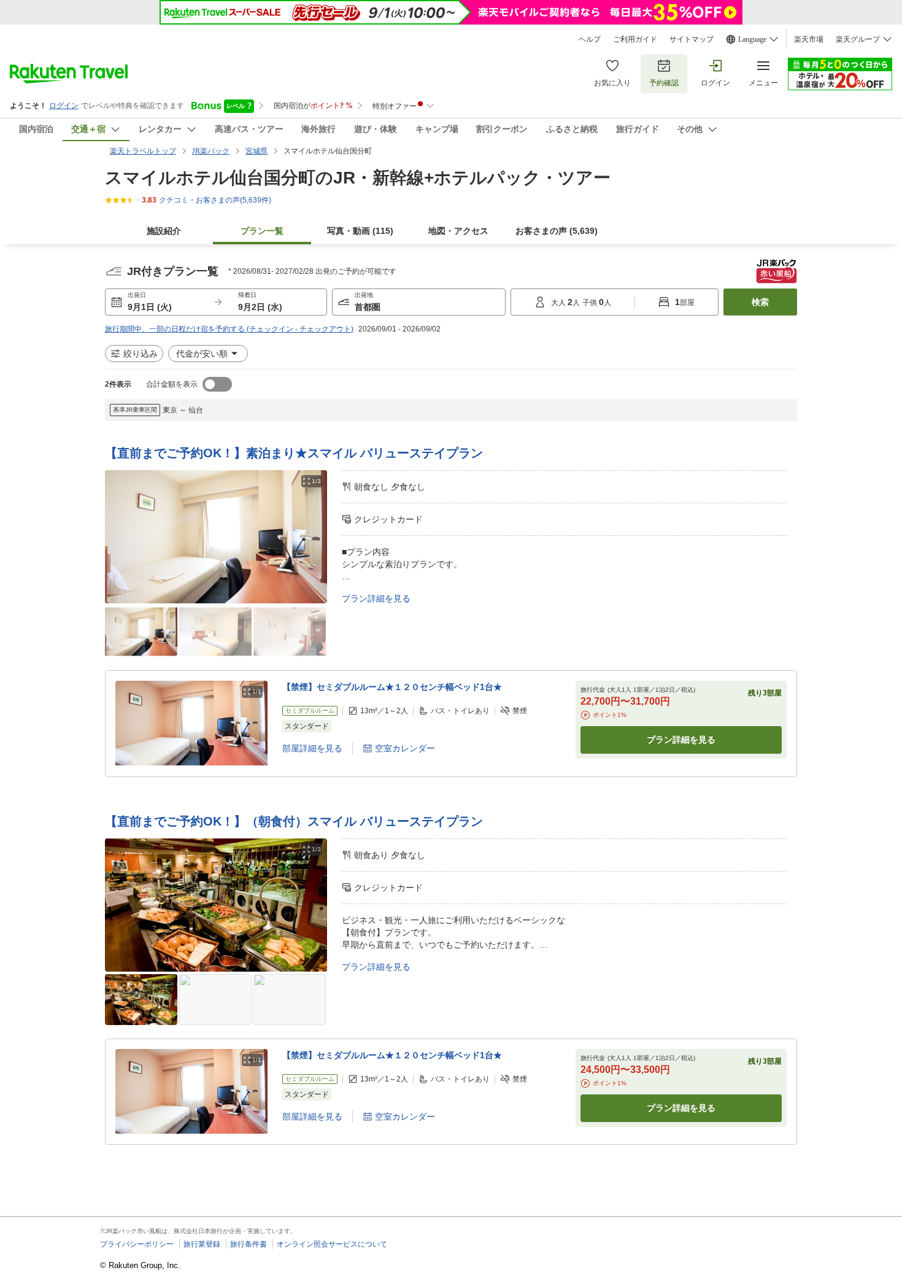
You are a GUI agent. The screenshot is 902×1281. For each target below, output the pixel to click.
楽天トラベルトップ (143, 151)
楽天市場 (808, 39)
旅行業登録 (201, 1244)
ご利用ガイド (635, 39)
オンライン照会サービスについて (332, 1244)
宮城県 (256, 151)
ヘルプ (590, 39)
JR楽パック (210, 151)
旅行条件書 (248, 1244)
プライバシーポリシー (137, 1244)
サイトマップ (691, 39)
